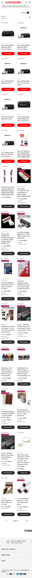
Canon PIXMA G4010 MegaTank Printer (7, 118)
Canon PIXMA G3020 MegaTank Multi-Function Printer (7, 47)
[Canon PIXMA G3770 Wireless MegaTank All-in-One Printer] (24, 104)
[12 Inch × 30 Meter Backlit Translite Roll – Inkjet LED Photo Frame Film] (8, 442)
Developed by (17, 570)
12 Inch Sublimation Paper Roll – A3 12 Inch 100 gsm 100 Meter (23, 501)
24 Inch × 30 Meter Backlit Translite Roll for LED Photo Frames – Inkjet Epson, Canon (23, 327)
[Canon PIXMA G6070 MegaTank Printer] (8, 68)
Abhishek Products (9, 570)
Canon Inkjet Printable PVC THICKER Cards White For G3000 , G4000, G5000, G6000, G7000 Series (7, 238)
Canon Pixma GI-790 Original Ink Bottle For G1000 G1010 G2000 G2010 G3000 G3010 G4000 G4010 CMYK (7, 190)
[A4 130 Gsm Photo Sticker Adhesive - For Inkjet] (8, 487)
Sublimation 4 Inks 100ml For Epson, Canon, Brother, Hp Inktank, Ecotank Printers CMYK (7, 371)
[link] (6, 521)
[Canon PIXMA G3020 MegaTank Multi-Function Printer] (8, 32)
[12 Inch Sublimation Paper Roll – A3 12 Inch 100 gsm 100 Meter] (24, 487)
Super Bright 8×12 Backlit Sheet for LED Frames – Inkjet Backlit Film (23, 412)
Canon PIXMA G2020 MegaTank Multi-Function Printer (23, 47)
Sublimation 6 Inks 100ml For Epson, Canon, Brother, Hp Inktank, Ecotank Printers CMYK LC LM (23, 371)
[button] (29, 2)
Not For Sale (8, 53)
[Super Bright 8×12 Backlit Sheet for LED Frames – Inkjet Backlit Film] (24, 399)
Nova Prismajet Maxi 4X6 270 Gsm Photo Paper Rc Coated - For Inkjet (7, 285)
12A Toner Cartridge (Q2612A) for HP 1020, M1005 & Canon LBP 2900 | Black (23, 235)
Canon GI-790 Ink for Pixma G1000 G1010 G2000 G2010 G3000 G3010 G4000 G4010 (23, 154)
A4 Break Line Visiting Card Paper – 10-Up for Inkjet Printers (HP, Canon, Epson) (8, 329)
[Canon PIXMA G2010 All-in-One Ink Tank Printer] (24, 68)
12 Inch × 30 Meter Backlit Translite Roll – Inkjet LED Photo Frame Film (8, 456)
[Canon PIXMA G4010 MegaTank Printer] (8, 104)
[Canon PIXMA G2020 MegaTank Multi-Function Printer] (24, 32)
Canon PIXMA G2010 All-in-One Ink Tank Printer (23, 83)
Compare (23, 12)
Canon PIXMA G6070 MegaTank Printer (7, 82)
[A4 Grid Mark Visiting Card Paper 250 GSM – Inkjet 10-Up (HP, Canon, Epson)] (8, 399)
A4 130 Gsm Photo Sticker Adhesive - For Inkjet (7, 502)
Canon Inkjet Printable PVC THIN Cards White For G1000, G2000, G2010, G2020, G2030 (23, 192)
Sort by (3, 16)
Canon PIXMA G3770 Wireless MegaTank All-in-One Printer (23, 119)
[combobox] (16, 6)
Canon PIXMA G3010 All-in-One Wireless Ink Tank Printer (7, 154)
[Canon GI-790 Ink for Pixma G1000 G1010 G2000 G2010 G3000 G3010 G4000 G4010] (24, 140)
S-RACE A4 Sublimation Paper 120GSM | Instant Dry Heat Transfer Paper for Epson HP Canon (23, 285)
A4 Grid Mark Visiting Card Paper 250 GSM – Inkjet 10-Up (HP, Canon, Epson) (7, 414)
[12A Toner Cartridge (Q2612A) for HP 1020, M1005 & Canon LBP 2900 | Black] (24, 221)
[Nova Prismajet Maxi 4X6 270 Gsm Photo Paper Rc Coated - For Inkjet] (8, 268)
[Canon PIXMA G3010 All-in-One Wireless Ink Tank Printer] (8, 140)
